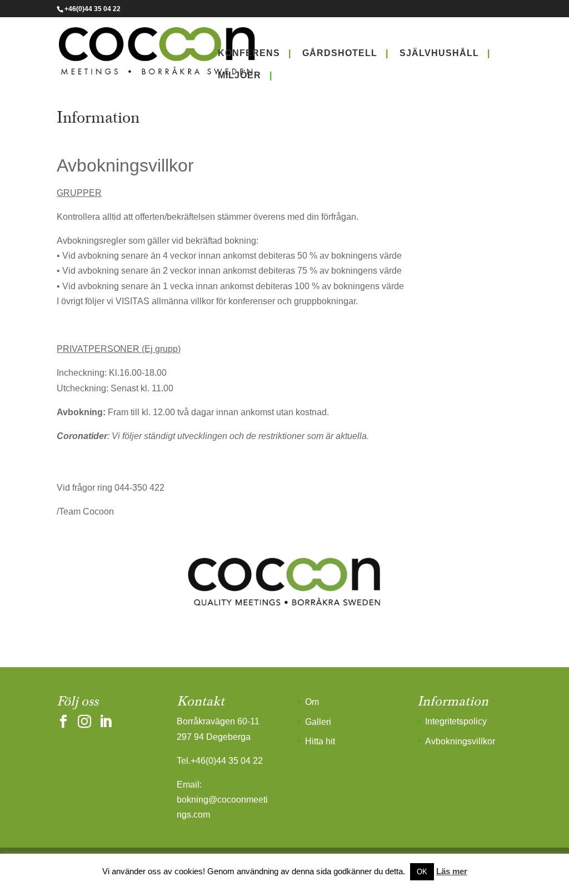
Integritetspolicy (456, 721)
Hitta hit (320, 741)
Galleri (318, 722)
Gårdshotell (339, 53)
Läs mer (451, 871)
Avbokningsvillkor (460, 741)
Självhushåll (439, 53)
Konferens (249, 53)
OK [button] (422, 872)
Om (312, 702)
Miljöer (239, 75)
